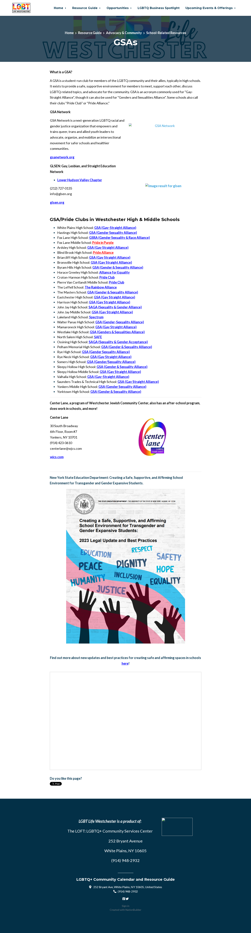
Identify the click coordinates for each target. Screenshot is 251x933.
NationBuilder (133, 909)
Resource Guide (85, 8)
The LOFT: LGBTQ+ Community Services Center (110, 830)
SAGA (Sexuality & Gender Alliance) (115, 307)
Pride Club (107, 277)
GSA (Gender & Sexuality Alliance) (117, 267)
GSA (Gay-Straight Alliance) (115, 228)
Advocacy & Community (124, 33)
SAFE (98, 337)
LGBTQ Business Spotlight (159, 8)
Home (59, 8)
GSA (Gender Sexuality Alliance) (113, 233)
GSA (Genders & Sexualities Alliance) (117, 332)
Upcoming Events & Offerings (209, 8)
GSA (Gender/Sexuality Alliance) (111, 362)
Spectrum (96, 317)
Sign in (125, 905)
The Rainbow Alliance (101, 287)
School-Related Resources (166, 33)
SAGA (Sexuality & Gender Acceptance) (118, 342)
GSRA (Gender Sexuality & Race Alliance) (119, 238)
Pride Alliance (103, 252)
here (125, 663)
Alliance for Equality (114, 272)
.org (62, 157)
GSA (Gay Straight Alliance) (107, 247)
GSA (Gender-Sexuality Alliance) (119, 322)
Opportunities (118, 8)
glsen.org (57, 202)
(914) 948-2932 (128, 891)
